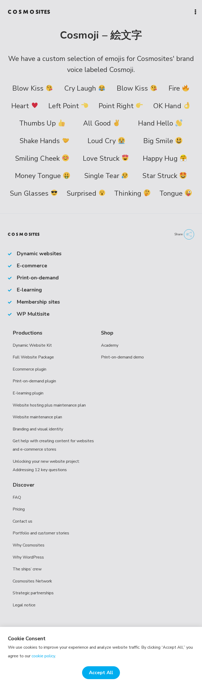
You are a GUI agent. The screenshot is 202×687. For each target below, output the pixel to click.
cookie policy (43, 656)
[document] (101, 343)
